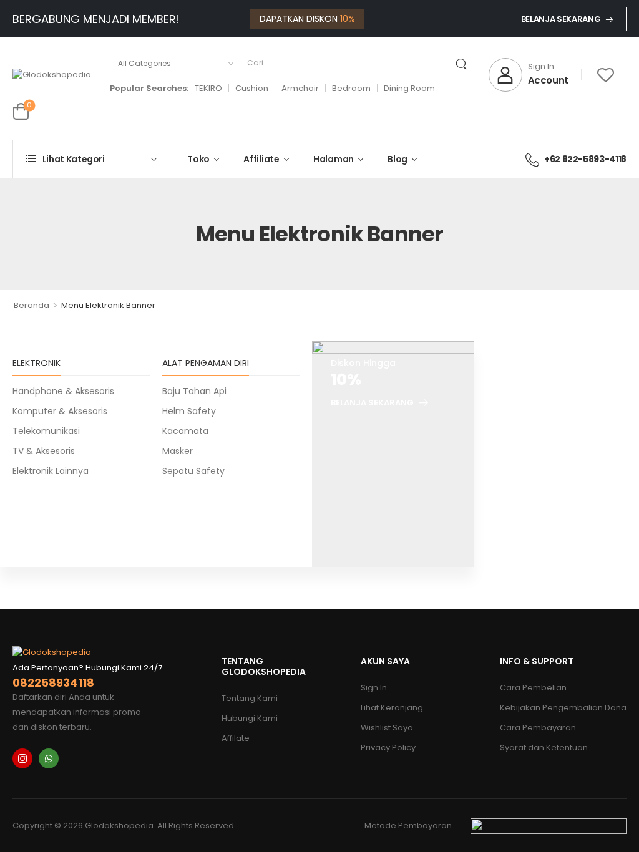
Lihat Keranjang (392, 708)
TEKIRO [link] (208, 88)
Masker (177, 451)
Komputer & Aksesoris (59, 411)
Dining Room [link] (409, 88)
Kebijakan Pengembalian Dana (563, 708)
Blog (397, 159)
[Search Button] (463, 63)
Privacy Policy (388, 747)
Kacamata (185, 431)
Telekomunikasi (46, 431)
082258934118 (53, 682)
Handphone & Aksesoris (63, 391)
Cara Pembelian (533, 688)
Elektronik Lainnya (50, 471)
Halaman (333, 159)
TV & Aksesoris (43, 451)
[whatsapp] (49, 758)
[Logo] (51, 75)
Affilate (236, 738)
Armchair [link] (300, 88)
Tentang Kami (250, 698)
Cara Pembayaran (538, 727)
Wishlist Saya (387, 727)
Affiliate (261, 159)
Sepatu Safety (193, 471)
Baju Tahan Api (194, 391)
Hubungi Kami (250, 718)
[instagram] (22, 758)
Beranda (31, 305)
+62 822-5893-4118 (585, 159)
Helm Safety (189, 411)
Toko (198, 159)
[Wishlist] (605, 74)
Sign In (374, 688)
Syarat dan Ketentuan (544, 747)
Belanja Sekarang (561, 19)
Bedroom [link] (351, 88)
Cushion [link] (251, 88)
